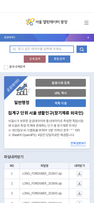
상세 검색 (34, 59)
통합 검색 (59, 59)
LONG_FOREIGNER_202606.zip (42, 183)
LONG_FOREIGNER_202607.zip (42, 173)
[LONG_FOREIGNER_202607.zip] (79, 174)
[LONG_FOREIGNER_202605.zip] (79, 193)
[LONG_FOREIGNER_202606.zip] (79, 184)
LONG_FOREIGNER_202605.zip (42, 193)
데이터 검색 (82, 49)
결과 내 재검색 (17, 66)
